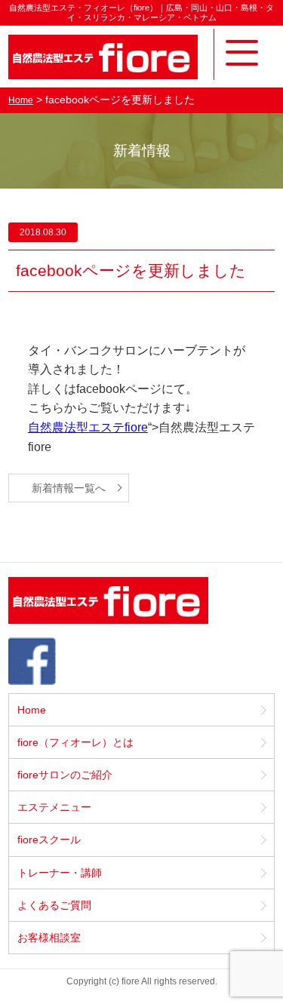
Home (20, 100)
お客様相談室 (49, 938)
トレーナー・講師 (59, 873)
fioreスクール (49, 840)
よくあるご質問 (54, 905)
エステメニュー (54, 807)
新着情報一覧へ (69, 488)
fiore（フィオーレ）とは (75, 742)
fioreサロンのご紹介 (64, 775)
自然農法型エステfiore (88, 427)
